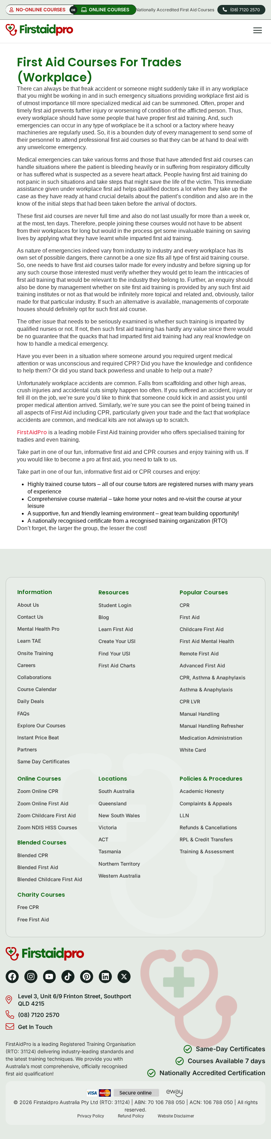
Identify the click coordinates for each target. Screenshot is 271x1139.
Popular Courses (204, 592)
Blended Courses (41, 842)
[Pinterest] (86, 976)
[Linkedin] (105, 976)
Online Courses (39, 779)
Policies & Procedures (211, 779)
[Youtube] (49, 976)
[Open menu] (257, 30)
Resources (113, 592)
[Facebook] (12, 976)
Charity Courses (41, 895)
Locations (112, 779)
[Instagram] (30, 976)
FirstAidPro (32, 432)
